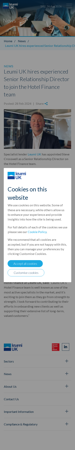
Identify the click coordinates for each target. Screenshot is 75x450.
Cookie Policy (37, 232)
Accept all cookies (25, 263)
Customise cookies (26, 272)
